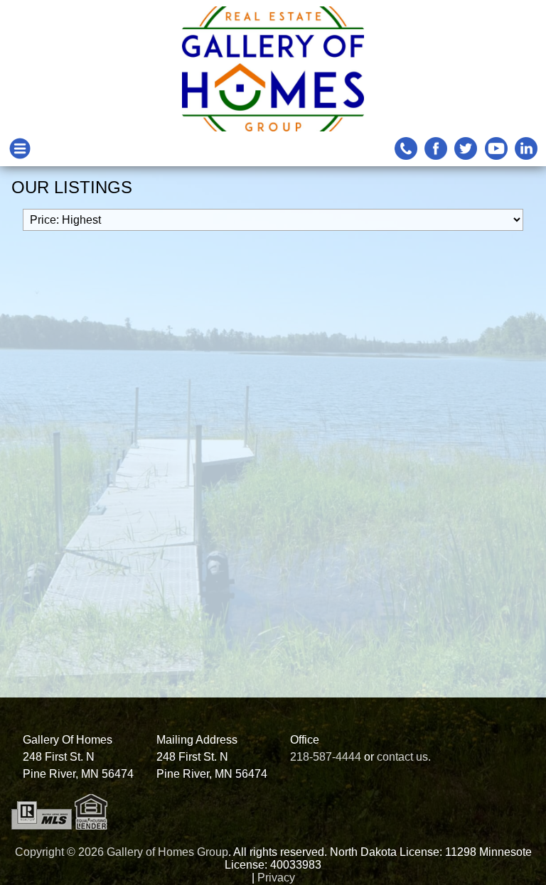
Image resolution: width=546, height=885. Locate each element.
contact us (402, 757)
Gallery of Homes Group (167, 852)
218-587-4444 (325, 757)
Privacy (276, 878)
